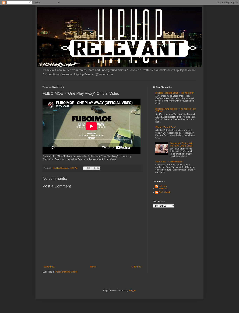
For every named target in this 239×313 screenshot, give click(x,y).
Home (93, 267)
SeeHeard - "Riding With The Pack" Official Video (181, 144)
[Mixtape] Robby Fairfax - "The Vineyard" (174, 93)
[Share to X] (91, 168)
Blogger (132, 290)
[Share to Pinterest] (98, 168)
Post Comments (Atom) (66, 272)
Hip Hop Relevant (163, 187)
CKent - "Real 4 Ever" (165, 127)
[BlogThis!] (88, 168)
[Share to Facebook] (95, 168)
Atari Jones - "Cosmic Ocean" (169, 162)
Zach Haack (164, 192)
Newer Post (48, 267)
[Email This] (85, 168)
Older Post (136, 267)
